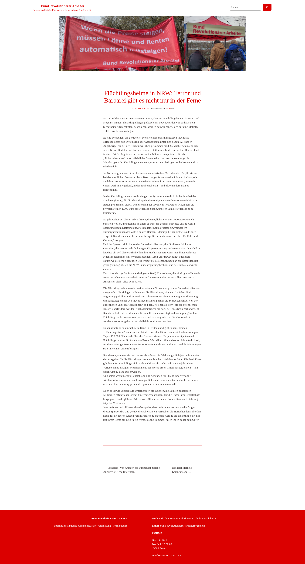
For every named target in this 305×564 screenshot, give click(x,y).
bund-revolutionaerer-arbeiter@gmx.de (182, 525)
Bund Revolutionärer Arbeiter (62, 6)
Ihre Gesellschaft (157, 108)
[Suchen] (267, 7)
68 (172, 108)
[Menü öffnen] (35, 6)
